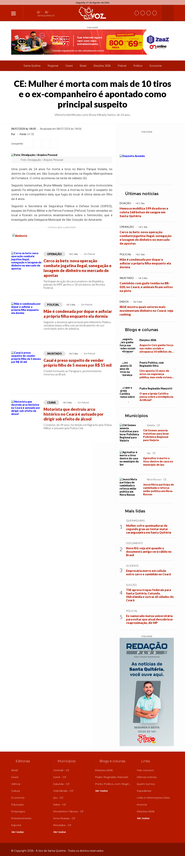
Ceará (69, 65)
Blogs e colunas (141, 329)
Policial (122, 65)
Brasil (83, 65)
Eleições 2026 (102, 65)
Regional (53, 65)
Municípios (136, 415)
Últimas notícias (142, 193)
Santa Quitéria (31, 65)
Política (138, 65)
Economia (156, 65)
